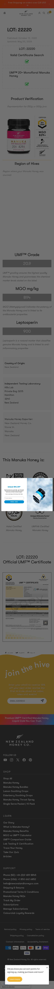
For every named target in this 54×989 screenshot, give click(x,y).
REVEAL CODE (14, 501)
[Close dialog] (51, 479)
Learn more (15, 979)
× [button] (47, 967)
